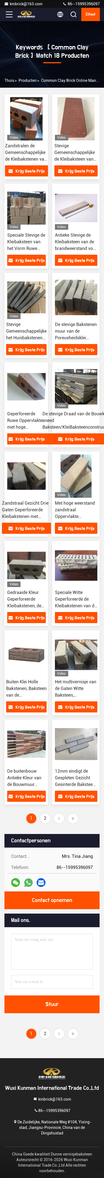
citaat (90, 14)
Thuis (9, 80)
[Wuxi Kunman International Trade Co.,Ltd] (27, 14)
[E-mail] (41, 882)
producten (28, 80)
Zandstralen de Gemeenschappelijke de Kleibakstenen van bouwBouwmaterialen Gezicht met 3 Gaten (26, 159)
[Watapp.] (28, 882)
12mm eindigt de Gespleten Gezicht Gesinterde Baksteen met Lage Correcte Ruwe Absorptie (75, 784)
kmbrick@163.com (26, 4)
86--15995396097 (83, 4)
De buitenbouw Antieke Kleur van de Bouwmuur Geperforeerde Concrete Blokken (24, 784)
